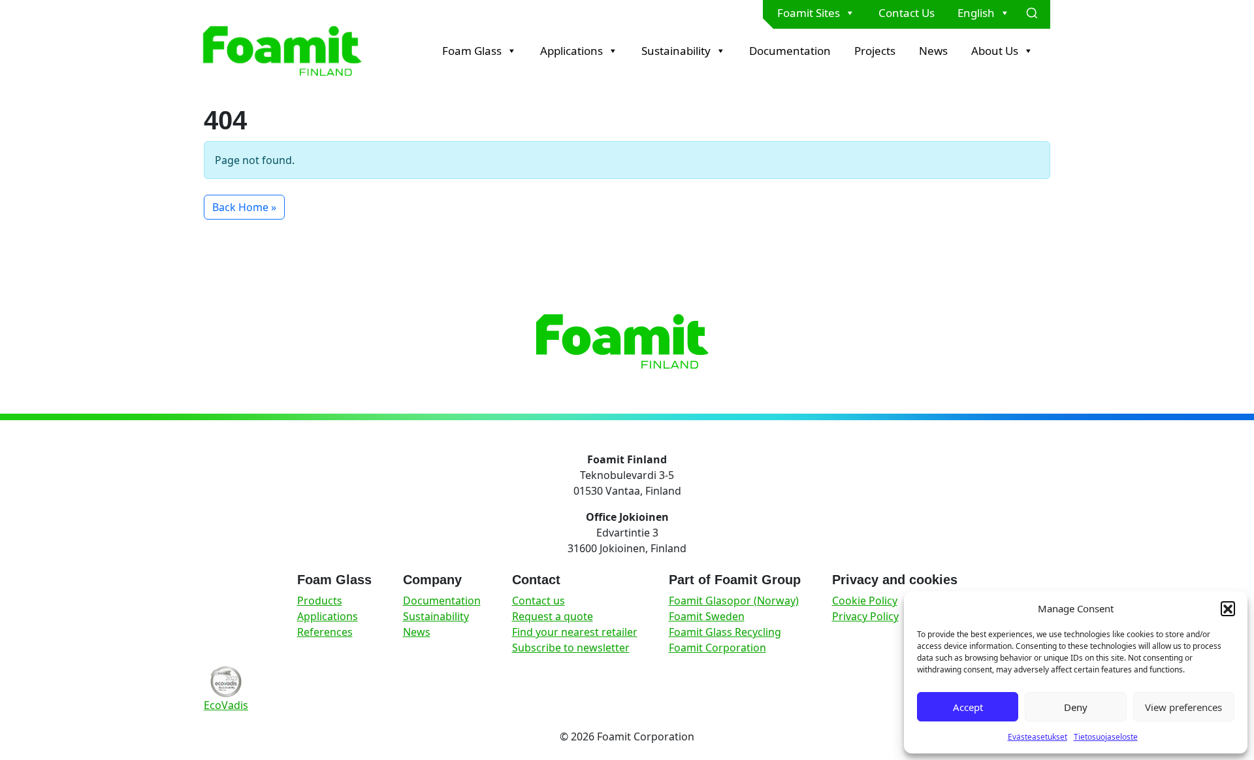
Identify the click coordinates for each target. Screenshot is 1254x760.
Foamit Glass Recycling (725, 632)
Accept (968, 707)
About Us (994, 50)
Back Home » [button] (244, 207)
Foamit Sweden (707, 616)
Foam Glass (472, 50)
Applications (571, 50)
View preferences (1183, 707)
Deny (1075, 707)
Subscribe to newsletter (571, 647)
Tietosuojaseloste (1106, 736)
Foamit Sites (808, 12)
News (933, 50)
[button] (1227, 608)
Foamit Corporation (717, 647)
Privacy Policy (865, 616)
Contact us (538, 600)
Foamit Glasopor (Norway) (734, 600)
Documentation (790, 50)
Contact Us (906, 12)
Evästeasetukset (1037, 736)
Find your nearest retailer (574, 632)
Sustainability (676, 50)
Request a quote (552, 616)
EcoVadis (226, 705)
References (325, 632)
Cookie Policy (864, 600)
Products (319, 600)
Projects (874, 50)
